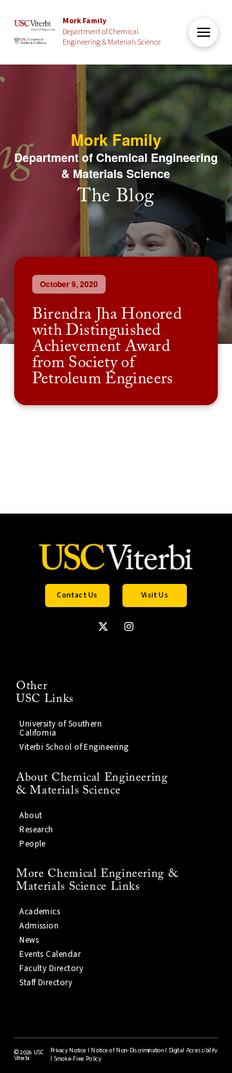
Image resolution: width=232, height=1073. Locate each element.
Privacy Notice (68, 1051)
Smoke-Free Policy (77, 1059)
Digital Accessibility (193, 1051)
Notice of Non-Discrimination (127, 1051)
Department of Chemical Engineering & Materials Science (111, 31)
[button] (203, 32)
